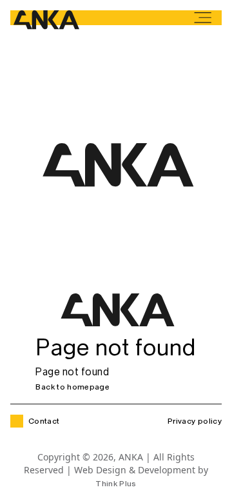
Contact (44, 421)
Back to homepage (72, 386)
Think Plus (116, 483)
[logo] (45, 21)
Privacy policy (195, 422)
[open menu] (202, 17)
